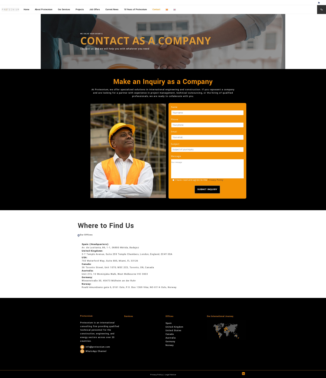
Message (176, 156)
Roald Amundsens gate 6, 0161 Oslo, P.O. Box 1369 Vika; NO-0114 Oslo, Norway (129, 287)
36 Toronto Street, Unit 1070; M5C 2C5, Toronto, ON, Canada (118, 267)
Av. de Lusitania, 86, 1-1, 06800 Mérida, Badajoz (110, 247)
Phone (174, 119)
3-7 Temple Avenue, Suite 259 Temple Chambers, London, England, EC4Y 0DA (127, 254)
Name (174, 107)
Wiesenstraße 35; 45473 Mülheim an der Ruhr (109, 280)
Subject (175, 144)
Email (174, 131)
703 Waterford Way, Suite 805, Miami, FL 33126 (110, 260)
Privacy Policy (215, 179)
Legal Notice (170, 375)
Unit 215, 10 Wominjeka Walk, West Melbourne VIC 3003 (115, 274)
